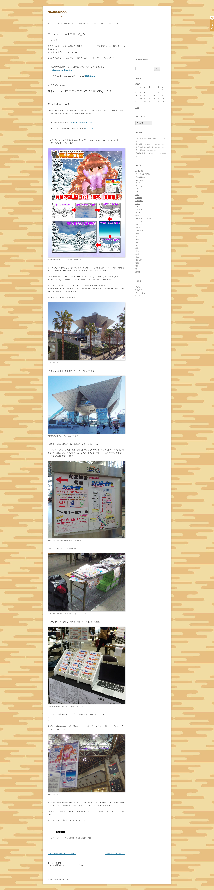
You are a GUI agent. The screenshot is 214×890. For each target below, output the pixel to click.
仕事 (137, 233)
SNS (137, 189)
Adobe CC (139, 171)
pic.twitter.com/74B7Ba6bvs (61, 70)
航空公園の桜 (140, 150)
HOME (50, 24)
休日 (137, 236)
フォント (138, 224)
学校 (137, 248)
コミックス (139, 210)
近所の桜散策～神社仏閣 (144, 147)
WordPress (139, 201)
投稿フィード (140, 290)
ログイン (70, 865)
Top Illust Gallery (65, 24)
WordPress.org (140, 296)
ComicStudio (140, 177)
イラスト (60, 838)
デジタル (138, 216)
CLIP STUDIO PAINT (143, 174)
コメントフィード (141, 293)
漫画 (137, 257)
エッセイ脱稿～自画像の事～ (145, 138)
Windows (138, 198)
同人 (66, 838)
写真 (137, 242)
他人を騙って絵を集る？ (144, 144)
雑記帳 (71, 838)
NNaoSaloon (57, 12)
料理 (137, 254)
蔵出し (137, 269)
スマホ (137, 213)
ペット (137, 227)
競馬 (137, 263)
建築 (137, 251)
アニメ (137, 204)
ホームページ (140, 230)
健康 (137, 239)
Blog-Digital (84, 24)
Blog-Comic (99, 24)
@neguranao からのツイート (145, 59)
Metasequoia (140, 186)
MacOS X (139, 183)
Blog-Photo (114, 24)
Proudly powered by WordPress (58, 879)
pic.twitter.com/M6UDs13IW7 (81, 122)
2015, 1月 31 (90, 76)
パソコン (138, 221)
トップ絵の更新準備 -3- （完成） (62, 854)
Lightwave (139, 180)
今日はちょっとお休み (115, 854)
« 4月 (137, 108)
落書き (137, 266)
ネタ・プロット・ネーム (144, 218)
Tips (137, 195)
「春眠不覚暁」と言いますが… (146, 153)
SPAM (137, 192)
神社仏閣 (138, 260)
